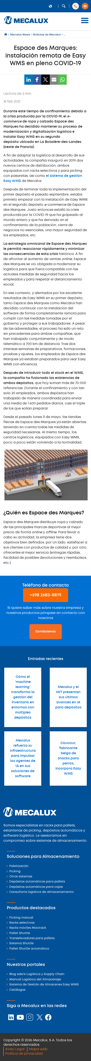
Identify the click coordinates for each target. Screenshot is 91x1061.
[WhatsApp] (62, 80)
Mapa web (38, 1049)
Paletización (18, 866)
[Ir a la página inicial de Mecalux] (6, 35)
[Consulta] (85, 6)
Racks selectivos (21, 923)
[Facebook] (37, 80)
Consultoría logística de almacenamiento (41, 892)
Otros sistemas (20, 876)
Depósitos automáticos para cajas (36, 887)
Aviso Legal (15, 1049)
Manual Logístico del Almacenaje (35, 979)
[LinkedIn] (28, 80)
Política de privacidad (24, 1053)
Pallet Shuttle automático (29, 948)
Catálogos (17, 990)
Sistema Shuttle (21, 943)
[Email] (54, 80)
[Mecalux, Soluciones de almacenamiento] (26, 24)
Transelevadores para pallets (32, 938)
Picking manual (21, 917)
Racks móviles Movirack (27, 928)
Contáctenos (45, 631)
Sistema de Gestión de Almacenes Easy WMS (44, 984)
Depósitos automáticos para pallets (37, 881)
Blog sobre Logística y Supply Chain (36, 974)
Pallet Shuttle (19, 933)
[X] (45, 80)
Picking (15, 871)
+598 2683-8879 (45, 595)
